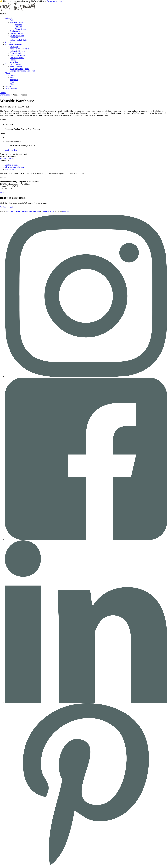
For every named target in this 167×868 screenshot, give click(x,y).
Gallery (13, 20)
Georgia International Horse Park (22, 71)
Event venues (5, 95)
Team (12, 77)
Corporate (18, 27)
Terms (17, 211)
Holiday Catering (16, 33)
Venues (8, 42)
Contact (3, 93)
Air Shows (14, 47)
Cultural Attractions (17, 55)
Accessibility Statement (31, 211)
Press (12, 82)
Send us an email (11, 165)
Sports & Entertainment (14, 44)
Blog (12, 84)
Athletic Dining (16, 66)
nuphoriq (65, 211)
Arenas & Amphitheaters (19, 49)
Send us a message (7, 158)
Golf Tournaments (17, 58)
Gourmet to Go (16, 38)
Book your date (11, 150)
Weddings (18, 25)
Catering (8, 18)
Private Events (20, 29)
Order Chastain (11, 88)
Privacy (10, 211)
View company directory (14, 167)
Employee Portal (48, 211)
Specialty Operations (13, 64)
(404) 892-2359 (11, 169)
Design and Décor (17, 36)
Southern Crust (15, 31)
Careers (8, 86)
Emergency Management (19, 69)
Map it (2, 192)
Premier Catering (16, 22)
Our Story (13, 75)
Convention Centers (17, 53)
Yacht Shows (15, 62)
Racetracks (14, 60)
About (7, 73)
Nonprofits (14, 80)
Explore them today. (54, 1)
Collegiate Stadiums (17, 51)
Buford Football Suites (18, 40)
